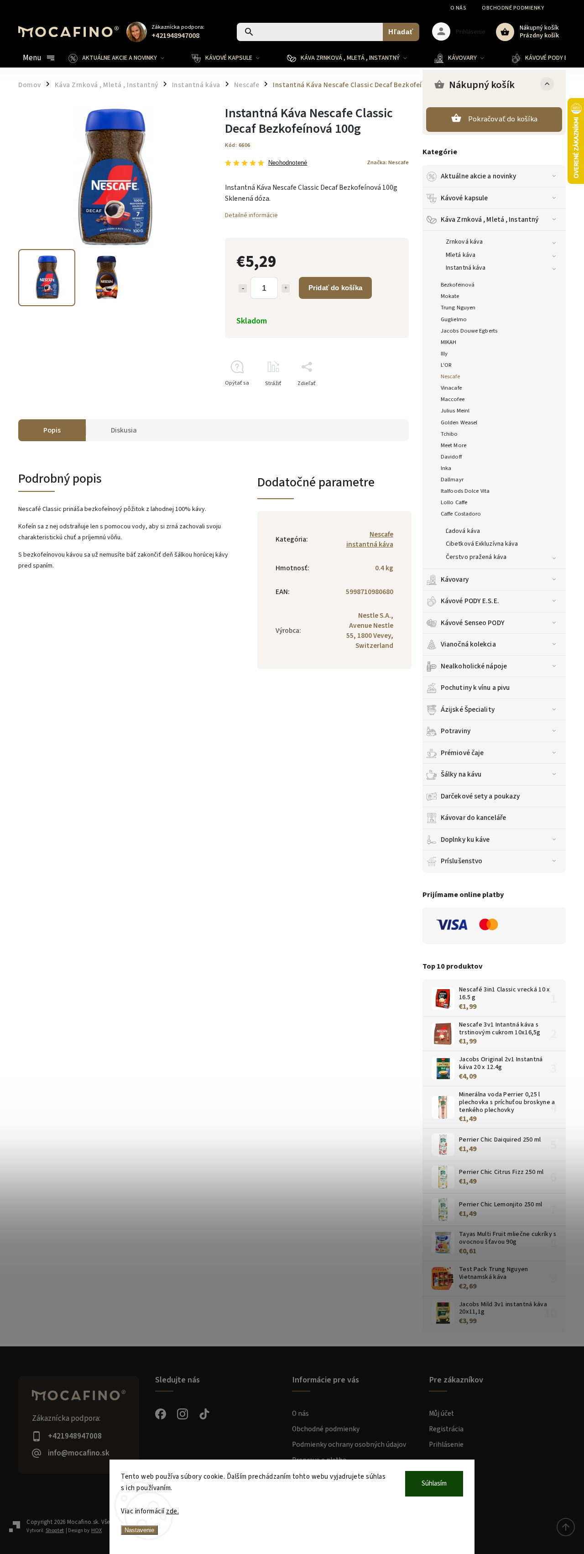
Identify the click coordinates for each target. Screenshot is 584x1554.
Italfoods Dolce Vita (465, 491)
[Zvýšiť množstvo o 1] (286, 288)
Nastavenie (139, 1530)
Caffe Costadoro (461, 514)
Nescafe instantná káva (369, 539)
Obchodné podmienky (513, 8)
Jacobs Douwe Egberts (469, 331)
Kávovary (455, 579)
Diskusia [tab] (124, 430)
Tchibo (449, 434)
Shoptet (55, 1530)
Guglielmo (454, 319)
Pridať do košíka (335, 288)
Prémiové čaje (462, 753)
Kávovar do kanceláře (473, 818)
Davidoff (451, 457)
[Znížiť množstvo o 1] (243, 288)
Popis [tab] (52, 430)
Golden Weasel (459, 422)
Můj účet (441, 1413)
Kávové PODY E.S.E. (470, 601)
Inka (446, 468)
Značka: (388, 162)
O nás (458, 8)
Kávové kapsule (464, 198)
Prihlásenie (446, 1444)
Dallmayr (452, 479)
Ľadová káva (463, 531)
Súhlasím (434, 1483)
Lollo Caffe (454, 502)
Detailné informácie (251, 215)
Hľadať (400, 32)
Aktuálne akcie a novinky (478, 176)
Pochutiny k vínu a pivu (475, 688)
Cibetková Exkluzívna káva (482, 543)
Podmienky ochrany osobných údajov (349, 1444)
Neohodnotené (287, 163)
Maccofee (452, 399)
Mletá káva (460, 255)
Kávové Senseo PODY (473, 623)
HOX (96, 1530)
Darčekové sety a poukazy (480, 796)
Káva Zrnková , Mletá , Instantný (489, 219)
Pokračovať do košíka (502, 119)
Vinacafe (451, 388)
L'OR (446, 365)
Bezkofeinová (457, 285)
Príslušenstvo (461, 861)
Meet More (453, 445)
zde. (172, 1511)
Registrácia (446, 1429)
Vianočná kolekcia (468, 644)
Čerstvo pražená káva (476, 557)
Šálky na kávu (461, 774)
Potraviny (455, 731)
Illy (444, 353)
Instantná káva (465, 267)
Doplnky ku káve (465, 839)
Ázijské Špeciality (468, 709)
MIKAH (449, 342)
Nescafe (450, 376)
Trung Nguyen (458, 307)
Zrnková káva (464, 241)
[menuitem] (123, 58)
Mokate (450, 296)
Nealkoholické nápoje (474, 666)
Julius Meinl (455, 411)
